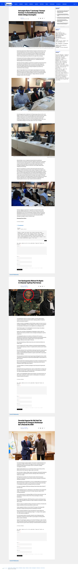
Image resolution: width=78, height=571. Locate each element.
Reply (45, 240)
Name (18, 256)
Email (18, 260)
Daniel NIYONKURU (24, 427)
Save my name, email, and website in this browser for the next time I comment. (30, 407)
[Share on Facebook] (39, 18)
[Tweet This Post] (40, 18)
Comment (19, 245)
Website (18, 403)
